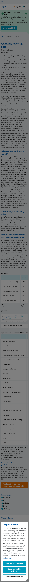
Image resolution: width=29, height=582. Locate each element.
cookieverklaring (7, 558)
